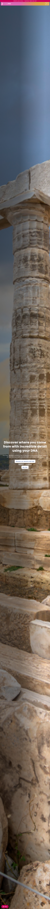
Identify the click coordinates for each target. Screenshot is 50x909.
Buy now (25, 467)
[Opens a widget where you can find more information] (4, 906)
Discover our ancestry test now (25, 461)
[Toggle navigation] (47, 4)
